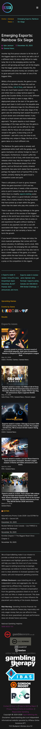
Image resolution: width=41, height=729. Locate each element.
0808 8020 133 (7, 626)
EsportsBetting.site (30, 715)
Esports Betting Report (28, 706)
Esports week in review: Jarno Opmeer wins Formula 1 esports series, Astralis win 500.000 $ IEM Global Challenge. (29, 281)
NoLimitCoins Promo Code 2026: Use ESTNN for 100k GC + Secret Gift (20, 517)
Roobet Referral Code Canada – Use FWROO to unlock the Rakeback (19, 527)
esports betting (25, 194)
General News (9, 48)
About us (14, 706)
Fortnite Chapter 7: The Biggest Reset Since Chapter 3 (17, 537)
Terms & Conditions (26, 709)
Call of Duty (17, 87)
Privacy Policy (12, 709)
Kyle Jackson (8, 45)
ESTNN (6, 511)
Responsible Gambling (20, 712)
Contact (6, 706)
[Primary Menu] (37, 7)
